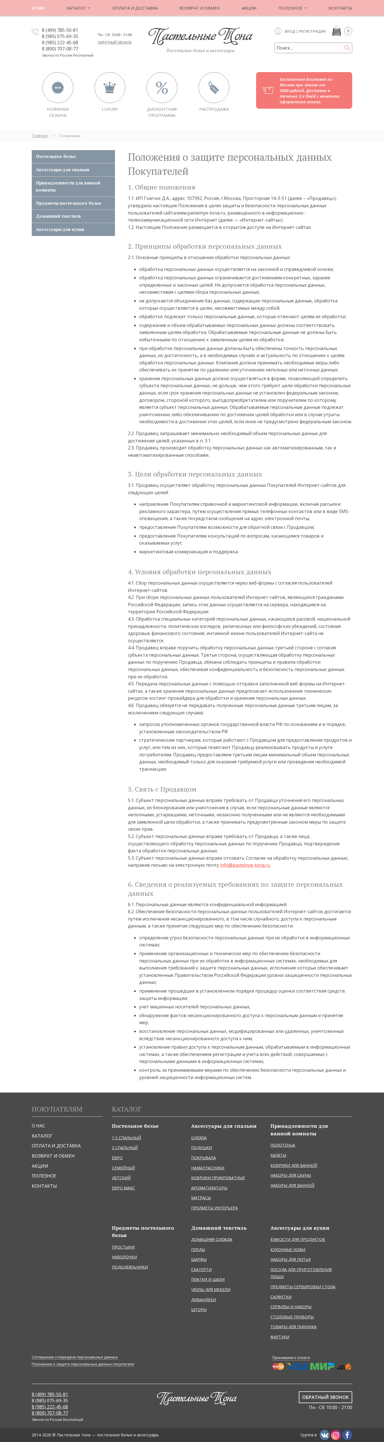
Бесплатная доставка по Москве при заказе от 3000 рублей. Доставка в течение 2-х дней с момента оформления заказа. (310, 90)
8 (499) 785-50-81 (60, 30)
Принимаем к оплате (291, 1357)
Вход (290, 31)
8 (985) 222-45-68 (60, 42)
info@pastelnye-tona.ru (245, 865)
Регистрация (312, 31)
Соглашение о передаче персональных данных (75, 1357)
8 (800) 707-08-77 (60, 49)
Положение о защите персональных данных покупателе (83, 1364)
